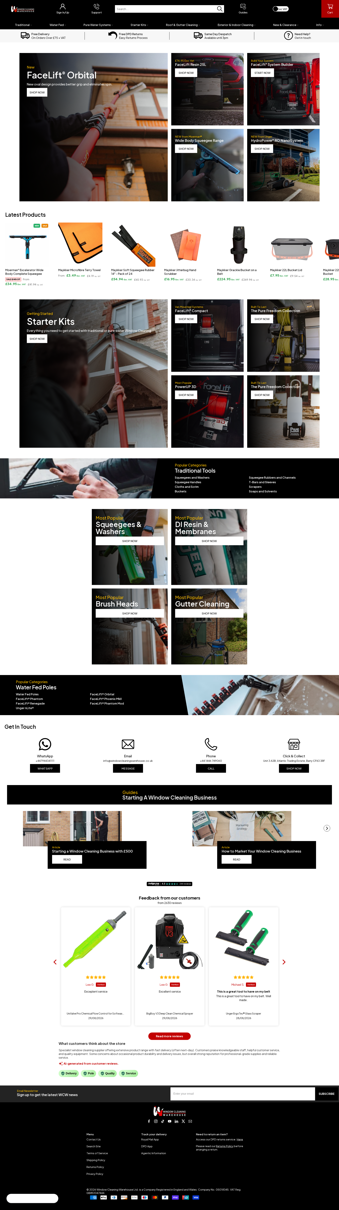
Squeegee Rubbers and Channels (272, 477)
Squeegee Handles (188, 482)
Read (67, 859)
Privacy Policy (95, 1173)
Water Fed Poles (27, 694)
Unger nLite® (25, 708)
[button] (55, 962)
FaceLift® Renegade (30, 703)
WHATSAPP (45, 768)
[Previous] (5, 245)
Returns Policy (95, 1166)
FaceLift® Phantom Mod (107, 703)
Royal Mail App (150, 1139)
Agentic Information (153, 1153)
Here (240, 1139)
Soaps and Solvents (263, 491)
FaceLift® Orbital (102, 694)
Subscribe (327, 1094)
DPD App (147, 1146)
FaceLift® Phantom (29, 699)
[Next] (334, 245)
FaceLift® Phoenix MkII (106, 699)
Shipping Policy (96, 1160)
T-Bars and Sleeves (262, 482)
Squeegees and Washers (192, 477)
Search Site (94, 1146)
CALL (211, 768)
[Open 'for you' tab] (11, 1198)
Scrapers (255, 487)
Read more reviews (169, 1036)
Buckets (180, 491)
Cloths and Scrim (187, 487)
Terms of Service (97, 1153)
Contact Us (94, 1139)
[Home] (22, 9)
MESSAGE (128, 768)
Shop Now (294, 768)
